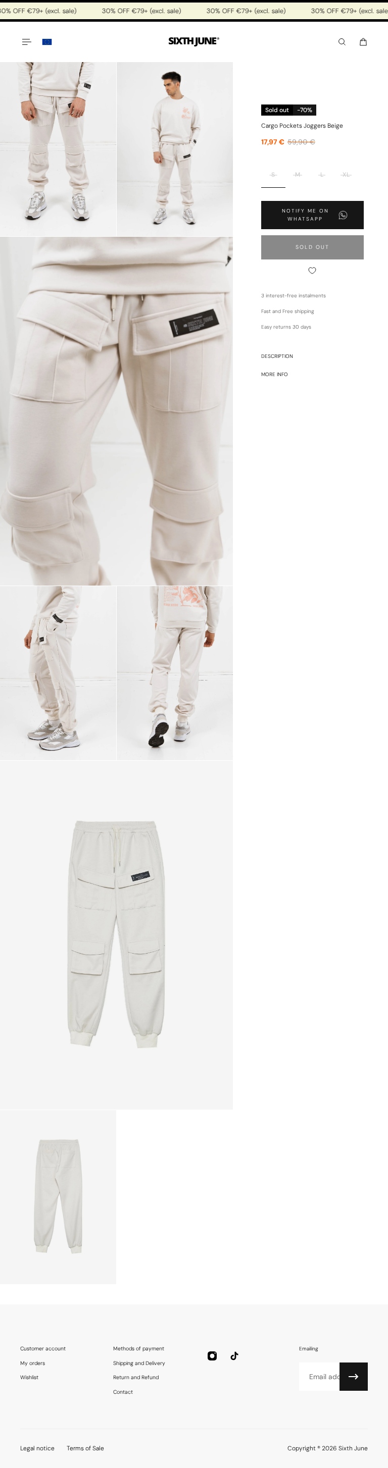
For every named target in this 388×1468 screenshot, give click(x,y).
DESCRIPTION (277, 356)
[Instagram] (212, 1356)
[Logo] (194, 42)
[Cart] (363, 41)
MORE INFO (274, 374)
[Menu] (26, 42)
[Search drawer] (342, 41)
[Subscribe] (354, 1376)
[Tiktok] (234, 1356)
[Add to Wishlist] (312, 270)
